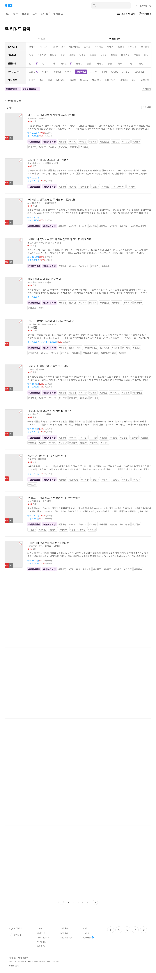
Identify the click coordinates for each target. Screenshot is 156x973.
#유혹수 (136, 479)
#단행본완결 (34, 141)
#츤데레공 (137, 392)
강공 (31, 55)
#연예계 (72, 392)
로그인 (143, 5)
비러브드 (124, 80)
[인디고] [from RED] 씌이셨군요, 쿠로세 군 (50, 320)
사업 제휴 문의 (66, 937)
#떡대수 (105, 479)
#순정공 (72, 226)
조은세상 (42, 118)
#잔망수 (63, 397)
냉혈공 (82, 55)
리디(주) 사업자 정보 (17, 958)
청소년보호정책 (39, 962)
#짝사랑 (72, 141)
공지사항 (17, 935)
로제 (50, 80)
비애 (134, 80)
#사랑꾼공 (84, 266)
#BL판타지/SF (75, 347)
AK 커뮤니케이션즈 (47, 324)
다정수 (132, 63)
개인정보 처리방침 (25, 962)
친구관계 (145, 46)
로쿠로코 (31, 118)
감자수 (32, 63)
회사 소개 (87, 933)
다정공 (114, 55)
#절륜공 (125, 392)
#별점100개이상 (138, 226)
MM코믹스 (61, 80)
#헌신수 (95, 186)
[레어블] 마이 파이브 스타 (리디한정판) (48, 159)
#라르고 (84, 146)
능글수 (111, 63)
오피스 (87, 46)
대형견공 (125, 55)
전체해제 (147, 88)
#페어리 (94, 397)
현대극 (32, 46)
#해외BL (74, 146)
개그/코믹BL (138, 71)
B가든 (73, 80)
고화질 (32, 71)
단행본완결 (81, 71)
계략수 (54, 63)
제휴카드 (41, 933)
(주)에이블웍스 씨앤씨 (49, 546)
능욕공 (103, 55)
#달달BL (63, 146)
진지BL (125, 71)
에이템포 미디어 (50, 163)
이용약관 (12, 962)
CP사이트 (41, 941)
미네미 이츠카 (34, 414)
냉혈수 (100, 63)
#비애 (41, 308)
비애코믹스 (45, 282)
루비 (42, 80)
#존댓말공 (104, 141)
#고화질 (52, 146)
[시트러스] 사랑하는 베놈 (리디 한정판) (48, 542)
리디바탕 (41, 946)
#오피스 (72, 302)
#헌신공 (115, 141)
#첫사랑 (82, 437)
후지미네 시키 (34, 163)
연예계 (110, 46)
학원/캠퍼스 (74, 46)
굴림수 (90, 63)
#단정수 (136, 141)
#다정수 (125, 141)
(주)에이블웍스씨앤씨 (50, 242)
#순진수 (63, 442)
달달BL (114, 71)
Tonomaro (32, 546)
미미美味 (42, 459)
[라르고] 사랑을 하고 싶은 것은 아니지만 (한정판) (53, 497)
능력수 (121, 63)
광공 (62, 55)
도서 (34, 13)
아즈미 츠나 (33, 282)
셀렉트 (56, 13)
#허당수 (73, 397)
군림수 (79, 63)
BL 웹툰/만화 (115, 38)
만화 (7, 13)
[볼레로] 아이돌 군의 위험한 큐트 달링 (47, 365)
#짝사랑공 (104, 302)
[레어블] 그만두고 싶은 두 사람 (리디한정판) (51, 199)
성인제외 (147, 107)
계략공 (53, 55)
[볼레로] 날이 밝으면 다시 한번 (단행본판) (50, 410)
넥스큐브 (40, 369)
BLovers (84, 80)
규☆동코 (31, 459)
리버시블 (132, 46)
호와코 (30, 369)
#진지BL (65, 353)
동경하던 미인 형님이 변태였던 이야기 (47, 455)
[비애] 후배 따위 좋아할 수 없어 (44, 278)
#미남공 (82, 141)
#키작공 (32, 397)
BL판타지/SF (59, 46)
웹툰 (15, 13)
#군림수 (95, 479)
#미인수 (32, 146)
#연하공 (93, 141)
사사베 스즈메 (34, 203)
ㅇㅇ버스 (99, 46)
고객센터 (17, 928)
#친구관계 (104, 347)
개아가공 (41, 55)
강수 (44, 63)
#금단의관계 (74, 569)
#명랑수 (42, 397)
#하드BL (32, 484)
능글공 (93, 55)
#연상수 (42, 146)
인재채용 (87, 937)
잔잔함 (93, 71)
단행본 (68, 71)
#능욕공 (107, 569)
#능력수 (128, 302)
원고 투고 (64, 933)
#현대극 (62, 141)
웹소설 (25, 13)
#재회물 (115, 347)
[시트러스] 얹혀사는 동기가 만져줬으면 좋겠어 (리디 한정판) (59, 239)
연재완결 (57, 71)
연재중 (45, 71)
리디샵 (44, 13)
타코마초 (31, 324)
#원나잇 (82, 524)
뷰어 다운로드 (43, 937)
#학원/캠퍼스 (91, 347)
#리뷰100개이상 (108, 353)
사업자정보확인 (53, 962)
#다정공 (72, 266)
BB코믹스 (96, 80)
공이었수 (65, 63)
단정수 (142, 63)
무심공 (137, 55)
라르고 (32, 80)
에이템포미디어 (50, 203)
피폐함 (104, 71)
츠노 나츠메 (33, 242)
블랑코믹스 (146, 80)
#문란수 (115, 479)
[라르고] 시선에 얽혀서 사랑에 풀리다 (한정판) (52, 114)
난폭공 (72, 55)
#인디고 (122, 353)
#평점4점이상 (49, 141)
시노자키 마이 (34, 501)
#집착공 (72, 186)
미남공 (147, 55)
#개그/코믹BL (118, 186)
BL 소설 (41, 38)
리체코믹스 (110, 80)
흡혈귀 (121, 46)
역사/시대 (44, 46)
